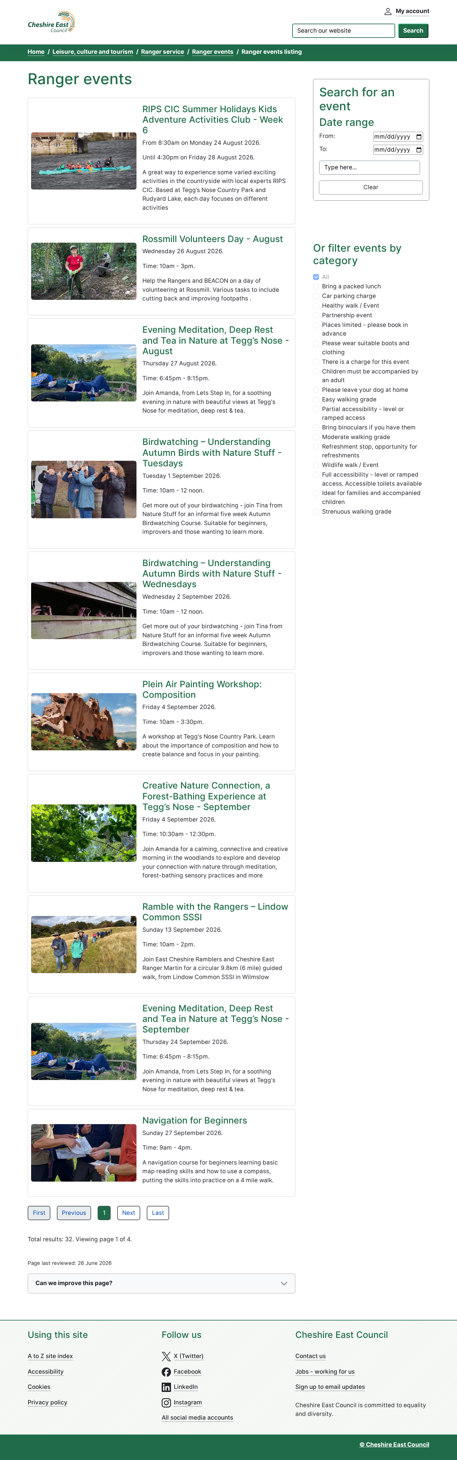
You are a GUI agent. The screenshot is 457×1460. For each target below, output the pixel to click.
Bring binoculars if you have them (369, 427)
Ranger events (212, 51)
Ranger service (162, 51)
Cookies (39, 1386)
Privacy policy (47, 1402)
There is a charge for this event (365, 361)
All (325, 277)
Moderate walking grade (356, 437)
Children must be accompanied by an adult (370, 376)
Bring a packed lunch (351, 286)
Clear (370, 187)
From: (327, 136)
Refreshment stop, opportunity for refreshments (369, 451)
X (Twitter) (189, 1356)
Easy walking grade (349, 399)
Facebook (187, 1371)
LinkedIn (186, 1386)
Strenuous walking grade (356, 511)
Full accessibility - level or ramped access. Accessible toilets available (372, 479)
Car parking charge (349, 296)
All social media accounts (197, 1417)
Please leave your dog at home (365, 389)
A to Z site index (50, 1356)
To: (323, 149)
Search (413, 30)
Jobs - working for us (325, 1371)
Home (36, 51)
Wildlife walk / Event (350, 465)
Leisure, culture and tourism (93, 51)
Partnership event (347, 315)
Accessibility (46, 1371)
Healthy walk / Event (350, 305)
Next (128, 1212)
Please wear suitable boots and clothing (365, 348)
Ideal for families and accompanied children (371, 497)
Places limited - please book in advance (365, 329)
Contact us (310, 1356)
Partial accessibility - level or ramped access (363, 413)
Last (158, 1212)
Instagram (188, 1402)
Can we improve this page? (74, 1283)
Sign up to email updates (330, 1386)
